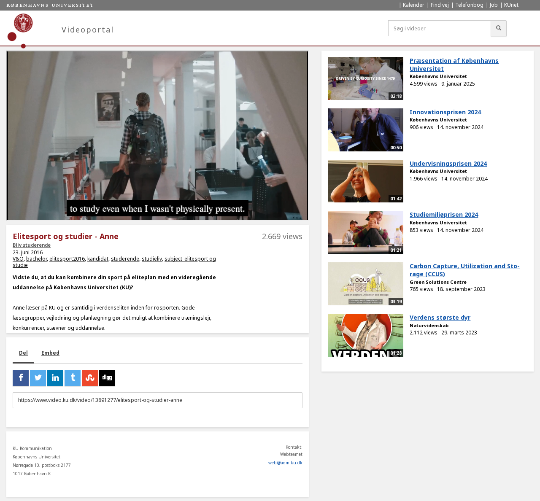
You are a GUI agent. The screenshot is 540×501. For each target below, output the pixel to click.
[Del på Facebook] (21, 378)
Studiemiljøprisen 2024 (444, 214)
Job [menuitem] (494, 4)
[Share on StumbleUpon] (90, 378)
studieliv (152, 258)
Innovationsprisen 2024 (445, 112)
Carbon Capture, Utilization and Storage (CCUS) (465, 270)
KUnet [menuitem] (511, 4)
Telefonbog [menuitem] (469, 4)
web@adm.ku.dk (285, 463)
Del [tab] (23, 352)
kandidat (97, 258)
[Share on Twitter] (38, 378)
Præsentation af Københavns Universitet (454, 65)
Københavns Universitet (438, 76)
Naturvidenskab (429, 325)
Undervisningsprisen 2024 (448, 163)
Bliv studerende (32, 245)
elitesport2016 (67, 258)
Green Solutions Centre (438, 282)
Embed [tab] (50, 352)
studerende (125, 258)
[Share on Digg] (107, 378)
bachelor (36, 258)
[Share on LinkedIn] (55, 378)
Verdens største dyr (440, 317)
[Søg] (499, 28)
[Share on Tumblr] (73, 378)
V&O (18, 258)
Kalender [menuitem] (413, 4)
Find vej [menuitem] (440, 4)
